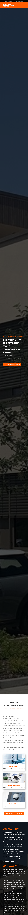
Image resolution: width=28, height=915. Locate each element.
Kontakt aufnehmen (12, 364)
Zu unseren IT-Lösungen (14, 814)
